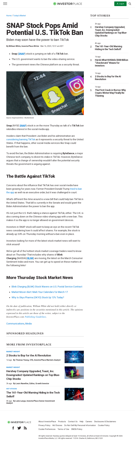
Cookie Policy (104, 425)
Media (28, 323)
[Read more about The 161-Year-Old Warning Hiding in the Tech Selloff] (74, 394)
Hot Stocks (11, 389)
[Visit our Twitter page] (19, 428)
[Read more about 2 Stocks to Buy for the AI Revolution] (74, 357)
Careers (89, 421)
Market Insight (13, 352)
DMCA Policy (76, 429)
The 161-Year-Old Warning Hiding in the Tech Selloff (108, 48)
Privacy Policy (44, 425)
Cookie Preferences (47, 429)
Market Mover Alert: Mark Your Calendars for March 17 (40, 292)
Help (81, 421)
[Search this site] (130, 3)
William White (15, 46)
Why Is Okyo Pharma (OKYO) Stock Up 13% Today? (38, 297)
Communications (15, 323)
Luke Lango (21, 401)
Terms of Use (63, 429)
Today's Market (19, 16)
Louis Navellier (22, 383)
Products (62, 421)
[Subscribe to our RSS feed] (25, 428)
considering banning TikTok (20, 139)
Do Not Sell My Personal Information (80, 425)
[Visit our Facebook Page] (13, 428)
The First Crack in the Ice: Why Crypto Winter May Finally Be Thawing (110, 93)
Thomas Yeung (22, 360)
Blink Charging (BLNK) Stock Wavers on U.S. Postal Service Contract (47, 286)
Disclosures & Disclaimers (105, 421)
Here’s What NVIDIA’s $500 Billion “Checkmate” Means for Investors (111, 63)
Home (8, 16)
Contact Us (73, 421)
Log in (121, 4)
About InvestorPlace (47, 421)
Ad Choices (57, 425)
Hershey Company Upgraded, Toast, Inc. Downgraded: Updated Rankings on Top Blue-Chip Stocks (33, 375)
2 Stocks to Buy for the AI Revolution (29, 355)
